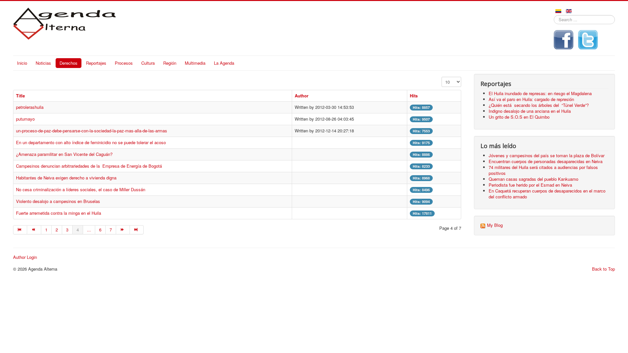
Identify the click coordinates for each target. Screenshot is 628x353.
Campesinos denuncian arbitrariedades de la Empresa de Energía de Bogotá (89, 166)
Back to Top (603, 269)
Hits (414, 95)
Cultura (148, 63)
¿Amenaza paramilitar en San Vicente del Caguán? (65, 154)
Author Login (25, 257)
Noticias (43, 63)
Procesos (124, 63)
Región (169, 63)
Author (301, 95)
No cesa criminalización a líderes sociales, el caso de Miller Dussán (80, 189)
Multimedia (195, 63)
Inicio (22, 63)
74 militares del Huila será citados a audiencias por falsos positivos (543, 170)
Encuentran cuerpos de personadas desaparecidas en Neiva (545, 161)
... (89, 230)
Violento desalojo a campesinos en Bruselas (58, 201)
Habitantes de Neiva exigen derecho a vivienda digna (66, 178)
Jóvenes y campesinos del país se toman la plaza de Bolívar (546, 155)
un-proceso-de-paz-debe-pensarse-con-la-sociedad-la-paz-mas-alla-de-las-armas (91, 130)
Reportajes (96, 63)
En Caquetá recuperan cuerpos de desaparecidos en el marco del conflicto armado (547, 194)
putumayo (25, 119)
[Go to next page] (123, 229)
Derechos (69, 63)
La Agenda (224, 63)
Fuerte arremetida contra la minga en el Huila (58, 213)
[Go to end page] (137, 229)
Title (20, 95)
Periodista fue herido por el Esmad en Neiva (530, 185)
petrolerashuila (30, 107)
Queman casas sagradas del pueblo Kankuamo (533, 179)
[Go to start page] (20, 229)
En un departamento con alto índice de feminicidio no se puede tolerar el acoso (91, 142)
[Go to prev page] (34, 229)
